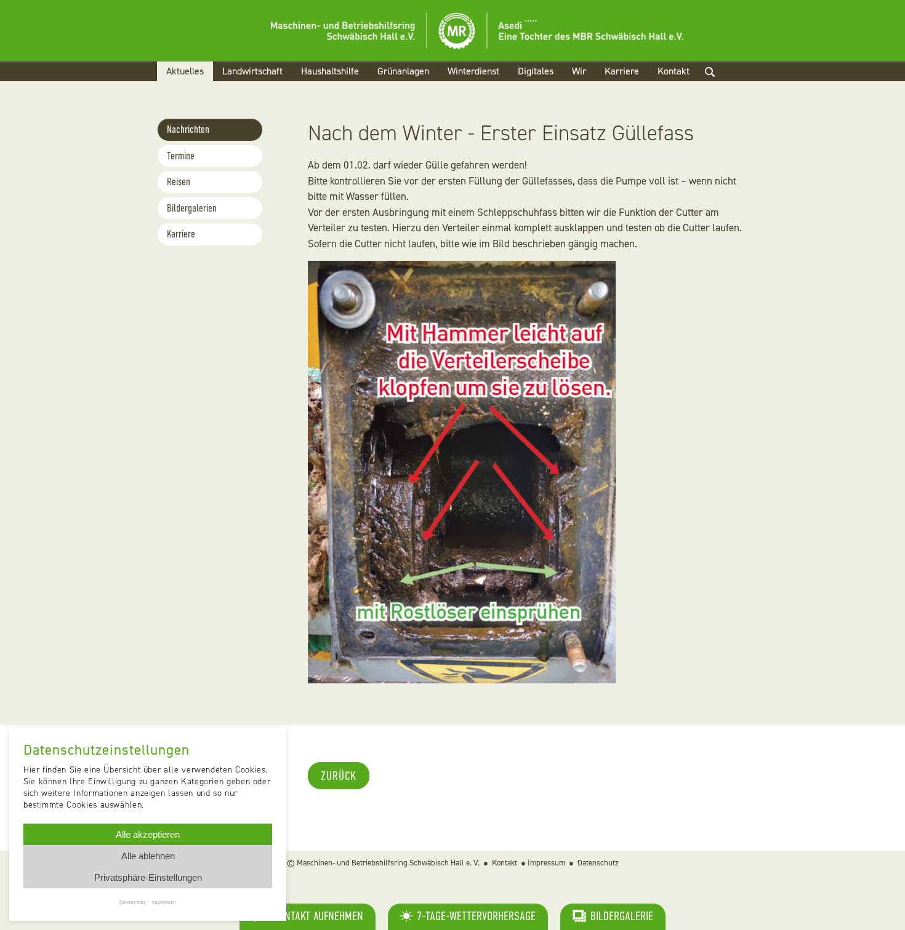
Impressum (546, 862)
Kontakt (674, 71)
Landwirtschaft (252, 71)
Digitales (535, 71)
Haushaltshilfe (330, 71)
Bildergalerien (192, 208)
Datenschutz (598, 862)
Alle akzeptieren (148, 834)
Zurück (338, 775)
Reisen (178, 181)
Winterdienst (473, 71)
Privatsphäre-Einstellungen (148, 877)
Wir (579, 71)
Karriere (622, 71)
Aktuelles (185, 71)
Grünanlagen (403, 71)
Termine (181, 155)
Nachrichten (188, 129)
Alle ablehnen (148, 856)
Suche (720, 86)
